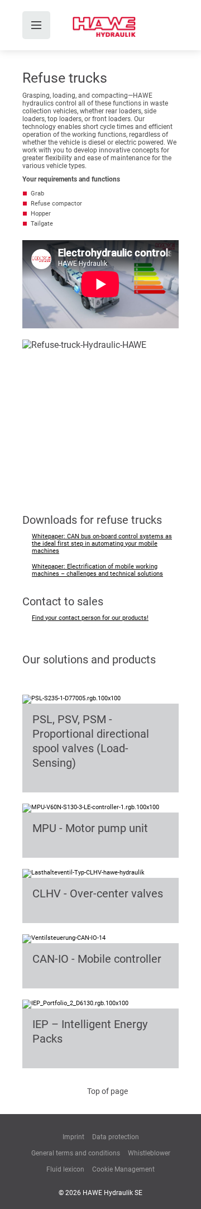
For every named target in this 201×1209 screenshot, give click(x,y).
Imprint (73, 1137)
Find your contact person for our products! (90, 618)
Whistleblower (149, 1153)
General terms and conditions (75, 1153)
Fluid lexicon (65, 1169)
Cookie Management (123, 1169)
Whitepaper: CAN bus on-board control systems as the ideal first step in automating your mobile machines (102, 544)
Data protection (115, 1137)
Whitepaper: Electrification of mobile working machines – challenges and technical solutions (97, 570)
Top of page (107, 1091)
